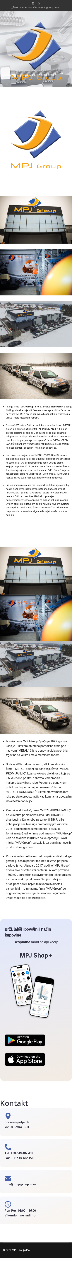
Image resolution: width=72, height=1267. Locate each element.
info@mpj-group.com (47, 7)
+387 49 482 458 (23, 7)
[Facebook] (33, 3)
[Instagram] (39, 3)
